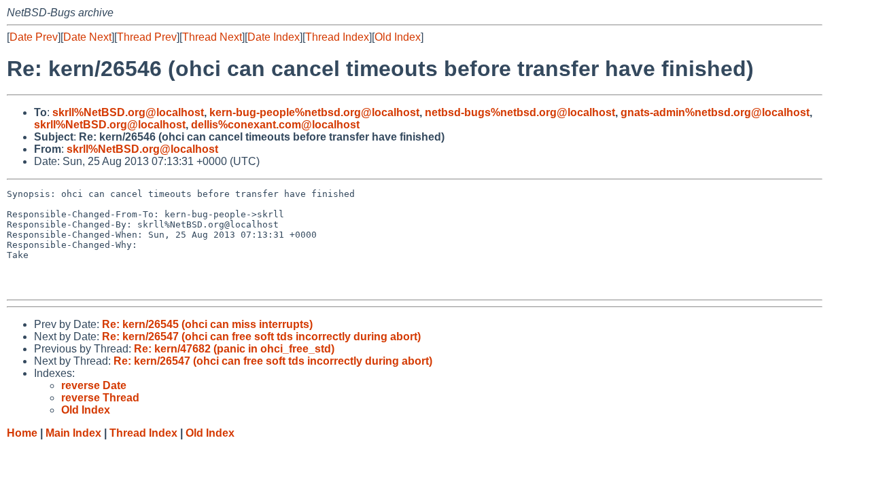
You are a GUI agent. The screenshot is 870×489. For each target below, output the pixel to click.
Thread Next (212, 37)
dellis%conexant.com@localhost (275, 124)
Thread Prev (147, 37)
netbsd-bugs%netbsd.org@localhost (520, 112)
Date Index (273, 37)
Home (22, 433)
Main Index (73, 433)
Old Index (398, 37)
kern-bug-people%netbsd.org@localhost (314, 112)
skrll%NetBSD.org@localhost (128, 112)
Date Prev (34, 37)
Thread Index (337, 37)
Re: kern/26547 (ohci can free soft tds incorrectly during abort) (261, 336)
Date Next (87, 37)
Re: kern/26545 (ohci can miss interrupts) (207, 324)
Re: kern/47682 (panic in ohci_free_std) (234, 349)
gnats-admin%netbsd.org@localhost (715, 112)
